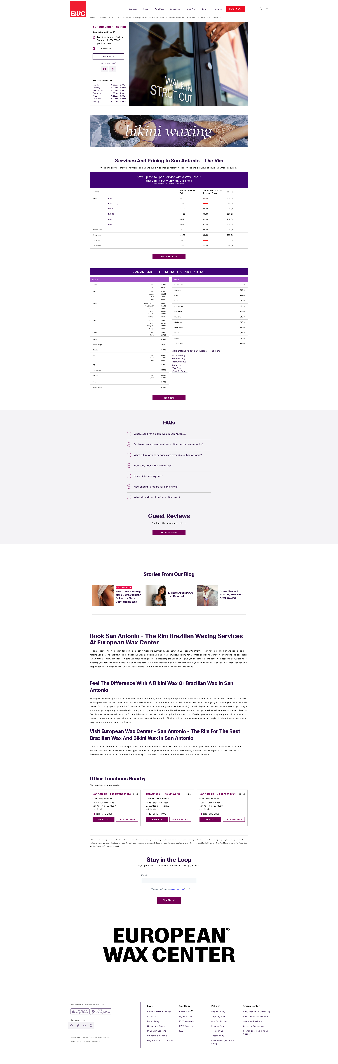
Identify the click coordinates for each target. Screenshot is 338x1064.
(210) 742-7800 (104, 813)
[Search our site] (261, 9)
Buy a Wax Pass (108, 63)
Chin (176, 295)
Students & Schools (157, 1035)
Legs (94, 355)
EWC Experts (186, 1026)
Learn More (179, 184)
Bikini (95, 198)
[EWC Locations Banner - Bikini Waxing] (169, 146)
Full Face (178, 311)
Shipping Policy (219, 1016)
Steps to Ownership (253, 1026)
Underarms (97, 230)
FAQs (182, 1030)
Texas (114, 17)
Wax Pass (176, 368)
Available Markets (252, 1021)
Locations (103, 17)
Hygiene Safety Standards (160, 1040)
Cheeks (177, 290)
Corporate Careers (157, 1026)
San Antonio (126, 17)
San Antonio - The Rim (109, 27)
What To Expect (179, 371)
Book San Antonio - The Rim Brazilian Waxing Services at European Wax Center (166, 639)
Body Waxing (178, 358)
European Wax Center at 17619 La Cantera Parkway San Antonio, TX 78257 (170, 17)
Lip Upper (97, 246)
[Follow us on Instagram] (112, 69)
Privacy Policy (218, 1026)
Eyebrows (97, 235)
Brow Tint (178, 285)
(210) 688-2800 (211, 813)
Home (93, 17)
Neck (176, 333)
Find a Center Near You (159, 1011)
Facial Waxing (179, 361)
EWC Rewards (186, 1021)
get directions (104, 43)
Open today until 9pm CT (104, 32)
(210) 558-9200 (104, 48)
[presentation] (161, 1023)
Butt (94, 320)
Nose (176, 338)
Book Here (108, 56)
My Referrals (186, 1016)
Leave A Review (169, 532)
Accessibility (217, 1035)
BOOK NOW (235, 9)
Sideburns (178, 343)
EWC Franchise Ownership (257, 1011)
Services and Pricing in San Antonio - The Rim (169, 161)
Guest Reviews (169, 516)
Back (95, 291)
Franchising (153, 1021)
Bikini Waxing (178, 355)
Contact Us (185, 1011)
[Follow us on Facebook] (104, 69)
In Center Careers (156, 1030)
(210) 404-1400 (157, 813)
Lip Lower (97, 240)
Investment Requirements (256, 1016)
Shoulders (97, 370)
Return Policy (218, 1011)
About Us (152, 1016)
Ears (176, 301)
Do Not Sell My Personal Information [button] (85, 1041)
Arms (95, 285)
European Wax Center (85, 1037)
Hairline (177, 317)
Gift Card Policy (219, 1021)
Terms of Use (218, 1030)
